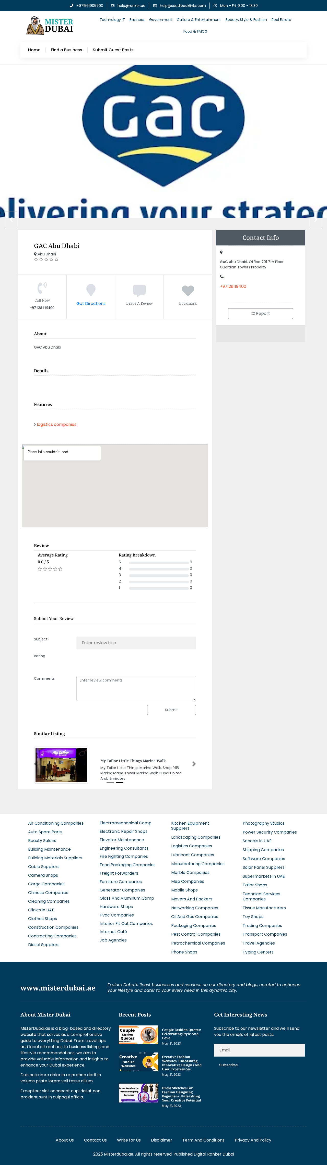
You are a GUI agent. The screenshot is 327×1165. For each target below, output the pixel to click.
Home (34, 50)
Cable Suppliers (44, 867)
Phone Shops (184, 952)
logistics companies (56, 424)
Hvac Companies (117, 915)
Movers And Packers (191, 899)
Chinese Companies (48, 893)
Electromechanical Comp (125, 823)
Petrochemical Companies (198, 943)
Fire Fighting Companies (124, 856)
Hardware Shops (116, 907)
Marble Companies (190, 872)
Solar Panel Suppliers (264, 867)
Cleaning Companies (49, 901)
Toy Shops (253, 917)
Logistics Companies (191, 846)
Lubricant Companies (192, 855)
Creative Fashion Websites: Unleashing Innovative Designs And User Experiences (182, 1063)
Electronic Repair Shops (123, 831)
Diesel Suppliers (44, 945)
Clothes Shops (42, 919)
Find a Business (66, 50)
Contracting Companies (52, 936)
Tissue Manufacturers (264, 908)
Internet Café (113, 932)
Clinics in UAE (41, 910)
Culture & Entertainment (199, 19)
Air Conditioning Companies (56, 823)
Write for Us (129, 1140)
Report (262, 313)
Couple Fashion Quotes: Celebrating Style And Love (181, 1033)
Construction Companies (53, 927)
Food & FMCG (195, 31)
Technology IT (112, 19)
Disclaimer (161, 1140)
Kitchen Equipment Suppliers (190, 825)
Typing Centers (258, 952)
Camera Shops (43, 875)
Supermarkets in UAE (264, 876)
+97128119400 (233, 286)
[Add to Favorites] (188, 294)
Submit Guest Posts (113, 50)
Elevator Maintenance (122, 840)
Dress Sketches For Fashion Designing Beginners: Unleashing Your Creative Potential (181, 1094)
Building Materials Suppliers (55, 858)
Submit (171, 709)
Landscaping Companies (195, 837)
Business (137, 19)
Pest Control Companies (195, 934)
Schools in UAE (257, 841)
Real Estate (281, 19)
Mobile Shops (184, 890)
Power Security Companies (270, 832)
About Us (65, 1140)
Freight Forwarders (119, 873)
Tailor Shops (255, 885)
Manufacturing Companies (198, 864)
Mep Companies (187, 881)
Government (160, 19)
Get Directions (91, 303)
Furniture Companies (121, 882)
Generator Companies (122, 890)
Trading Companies (262, 925)
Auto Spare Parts (45, 832)
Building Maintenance (49, 849)
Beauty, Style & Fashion (246, 19)
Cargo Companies (46, 884)
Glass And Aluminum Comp (127, 898)
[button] (36, 763)
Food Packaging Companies (128, 865)
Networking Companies (194, 908)
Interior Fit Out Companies (126, 923)
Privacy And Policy (253, 1140)
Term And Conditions (203, 1140)
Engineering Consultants (124, 848)
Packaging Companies (193, 925)
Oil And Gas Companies (194, 917)
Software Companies (264, 859)
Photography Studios (264, 823)
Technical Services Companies (261, 896)
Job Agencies (113, 940)
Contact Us (95, 1140)
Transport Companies (265, 934)
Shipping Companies (263, 850)
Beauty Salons (42, 841)
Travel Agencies (259, 943)
